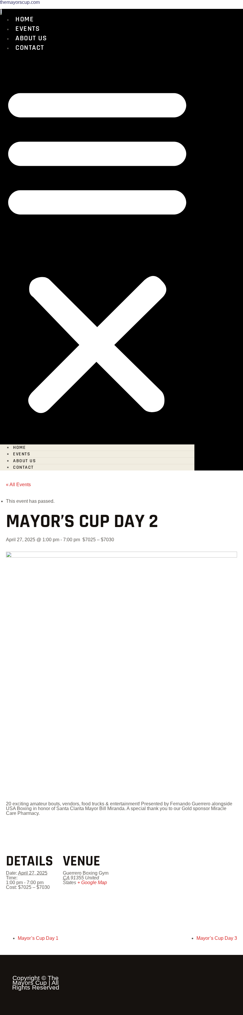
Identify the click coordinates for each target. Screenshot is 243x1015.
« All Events (18, 484)
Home (24, 19)
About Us (31, 38)
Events (27, 28)
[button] (97, 248)
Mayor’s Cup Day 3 (216, 938)
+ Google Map (92, 882)
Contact (29, 47)
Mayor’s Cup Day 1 (38, 938)
